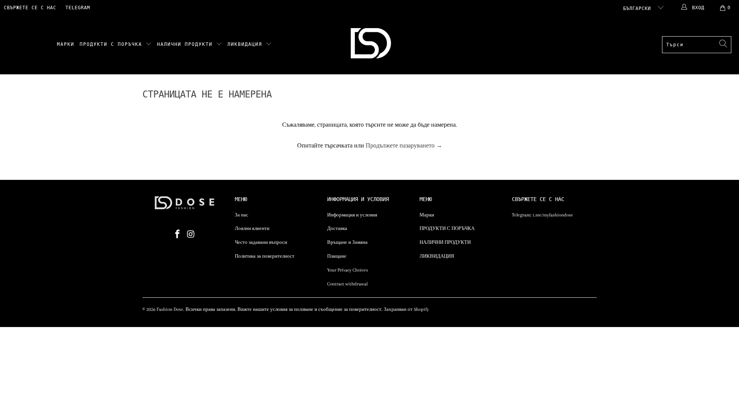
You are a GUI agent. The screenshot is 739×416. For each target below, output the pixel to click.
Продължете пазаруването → (404, 145)
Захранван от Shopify (406, 309)
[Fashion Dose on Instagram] (191, 235)
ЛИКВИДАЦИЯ (246, 44)
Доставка (337, 228)
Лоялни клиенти (252, 228)
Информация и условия (352, 215)
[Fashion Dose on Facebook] (178, 235)
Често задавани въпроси (261, 242)
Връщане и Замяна (347, 242)
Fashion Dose (170, 309)
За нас (241, 215)
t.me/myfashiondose (553, 215)
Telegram (77, 7)
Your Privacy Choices (347, 270)
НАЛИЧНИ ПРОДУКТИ (186, 44)
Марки (65, 44)
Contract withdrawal (347, 284)
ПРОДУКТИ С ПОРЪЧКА (112, 44)
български (638, 8)
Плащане (336, 256)
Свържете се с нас (30, 7)
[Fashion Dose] (372, 44)
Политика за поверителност (264, 256)
